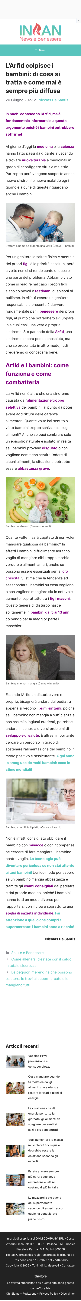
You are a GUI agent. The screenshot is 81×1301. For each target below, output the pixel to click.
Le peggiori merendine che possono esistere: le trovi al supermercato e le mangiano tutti (39, 978)
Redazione (29, 1293)
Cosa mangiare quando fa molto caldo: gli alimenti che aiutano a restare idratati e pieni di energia (45, 1087)
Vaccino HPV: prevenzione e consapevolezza (39, 1061)
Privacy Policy (48, 1293)
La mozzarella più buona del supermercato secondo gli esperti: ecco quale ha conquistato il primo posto (45, 1208)
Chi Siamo (13, 1293)
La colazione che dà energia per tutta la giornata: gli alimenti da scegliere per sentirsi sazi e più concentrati (44, 1118)
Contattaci (68, 1265)
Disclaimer (68, 1293)
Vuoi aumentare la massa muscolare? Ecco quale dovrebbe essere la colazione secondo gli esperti (45, 1150)
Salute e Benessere (27, 953)
